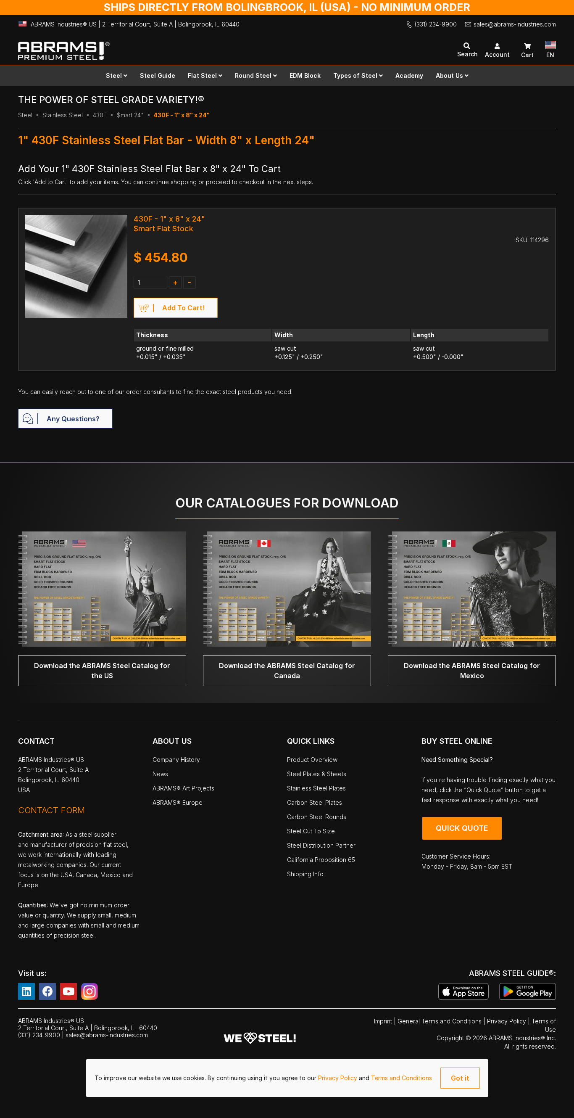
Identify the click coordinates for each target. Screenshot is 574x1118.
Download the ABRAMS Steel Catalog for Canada (287, 670)
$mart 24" (130, 115)
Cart (527, 54)
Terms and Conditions (401, 1077)
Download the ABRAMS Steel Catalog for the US (102, 670)
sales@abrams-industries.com (515, 24)
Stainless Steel (62, 115)
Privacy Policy (338, 1077)
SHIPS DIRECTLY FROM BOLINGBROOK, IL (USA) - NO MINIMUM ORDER (287, 7)
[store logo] (152, 47)
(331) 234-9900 (436, 24)
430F (100, 115)
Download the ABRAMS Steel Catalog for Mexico (472, 670)
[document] (287, 1078)
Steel (25, 115)
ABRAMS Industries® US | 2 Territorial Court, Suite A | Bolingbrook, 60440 (135, 24)
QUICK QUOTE (462, 828)
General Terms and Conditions (440, 1021)
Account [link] (497, 54)
